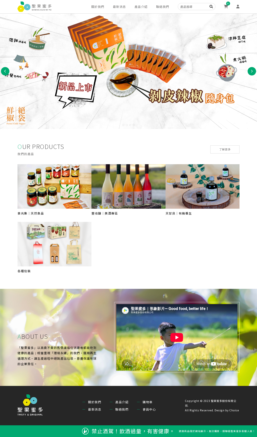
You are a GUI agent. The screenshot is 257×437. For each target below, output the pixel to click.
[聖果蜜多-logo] (34, 6)
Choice (234, 410)
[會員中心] (238, 6)
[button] (123, 125)
